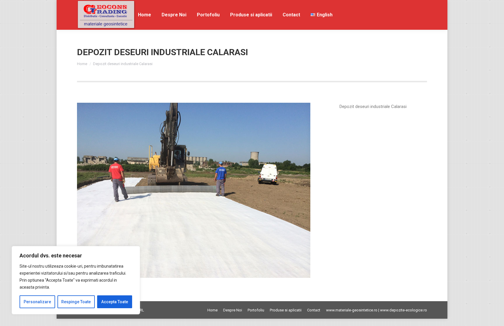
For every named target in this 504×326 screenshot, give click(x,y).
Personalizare (37, 301)
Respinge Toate (76, 301)
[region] (76, 280)
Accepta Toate (114, 301)
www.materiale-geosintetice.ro (351, 310)
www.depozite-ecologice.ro (403, 310)
